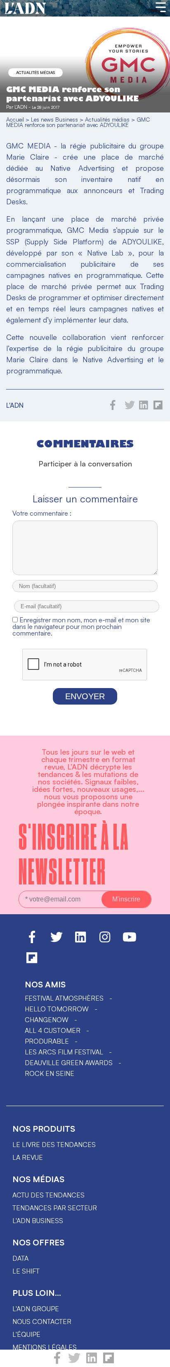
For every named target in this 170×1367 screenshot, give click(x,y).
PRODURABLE (47, 1041)
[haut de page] (155, 1356)
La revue (27, 1157)
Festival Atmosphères (64, 998)
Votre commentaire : (41, 513)
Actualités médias (35, 72)
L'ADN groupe (35, 1309)
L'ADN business (37, 1220)
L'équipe (26, 1334)
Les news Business (54, 119)
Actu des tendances (48, 1195)
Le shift (26, 1271)
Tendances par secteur (54, 1208)
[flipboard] (108, 1361)
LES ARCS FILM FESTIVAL (64, 1052)
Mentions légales (44, 1347)
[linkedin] (91, 1361)
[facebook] (57, 1361)
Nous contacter (41, 1321)
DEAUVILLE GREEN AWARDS (69, 1063)
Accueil (15, 119)
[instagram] (104, 941)
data (20, 1258)
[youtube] (130, 941)
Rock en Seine (49, 1073)
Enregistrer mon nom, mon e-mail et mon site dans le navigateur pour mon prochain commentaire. (81, 626)
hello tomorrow (57, 1009)
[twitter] (74, 1361)
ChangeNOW (46, 1020)
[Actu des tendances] (25, 8)
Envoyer (85, 696)
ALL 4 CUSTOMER (52, 1030)
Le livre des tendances (54, 1144)
